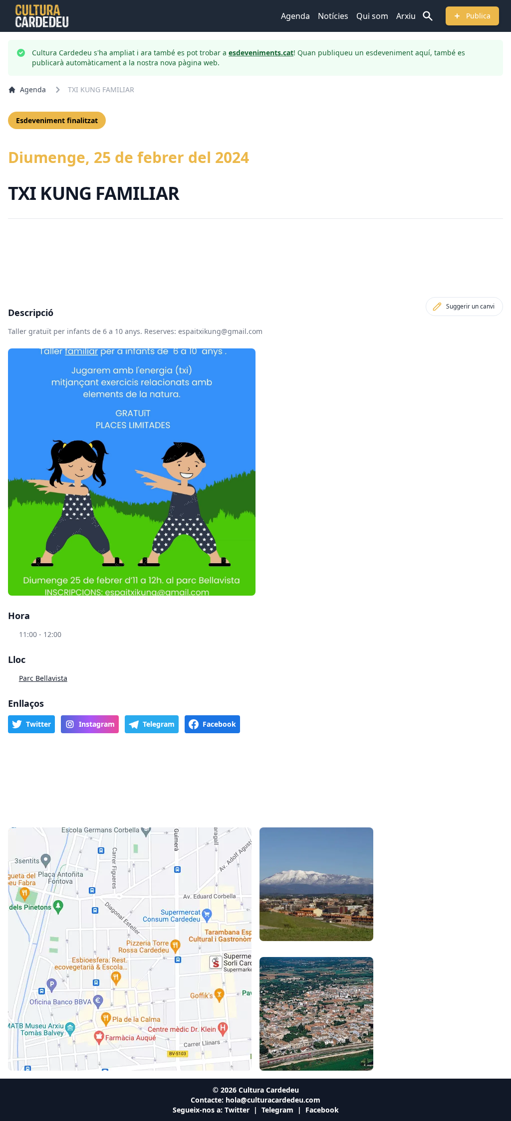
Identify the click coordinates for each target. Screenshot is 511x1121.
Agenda (295, 15)
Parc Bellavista (43, 678)
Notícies (333, 15)
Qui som (372, 15)
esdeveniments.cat (261, 52)
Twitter (237, 1110)
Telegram (277, 1110)
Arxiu (406, 15)
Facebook (322, 1110)
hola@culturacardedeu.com (273, 1100)
